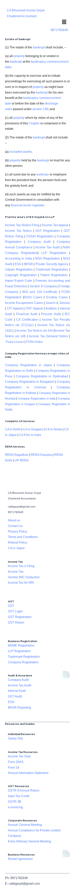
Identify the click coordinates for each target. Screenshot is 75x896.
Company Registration (23, 662)
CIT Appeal (15, 308)
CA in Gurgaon (33, 429)
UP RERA (22, 460)
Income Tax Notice (18, 230)
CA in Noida (53, 429)
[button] (64, 22)
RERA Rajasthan (16, 454)
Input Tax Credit (18, 796)
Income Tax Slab (19, 756)
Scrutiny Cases (57, 297)
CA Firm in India (30, 435)
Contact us (15, 526)
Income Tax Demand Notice (49, 336)
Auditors (51, 308)
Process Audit (51, 314)
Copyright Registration (21, 275)
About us (14, 520)
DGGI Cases (33, 297)
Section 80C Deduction (24, 577)
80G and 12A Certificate (39, 291)
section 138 (40, 109)
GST (11, 605)
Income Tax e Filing (21, 566)
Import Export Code (18, 280)
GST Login (15, 611)
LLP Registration (53, 253)
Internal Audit (17, 690)
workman (42, 174)
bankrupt (39, 47)
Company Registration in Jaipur (28, 365)
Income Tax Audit (47, 247)
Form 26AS (15, 762)
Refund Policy (17, 542)
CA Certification (27, 319)
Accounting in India (18, 258)
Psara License (15, 341)
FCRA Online (34, 341)
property (19, 56)
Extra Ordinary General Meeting (29, 841)
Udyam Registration (18, 269)
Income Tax (15, 571)
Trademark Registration (52, 269)
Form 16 (13, 767)
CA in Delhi (13, 429)
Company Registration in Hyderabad (42, 376)
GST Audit (15, 696)
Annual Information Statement (28, 773)
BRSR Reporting (19, 707)
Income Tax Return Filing (22, 225)
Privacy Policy (17, 531)
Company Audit (39, 241)
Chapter (34, 123)
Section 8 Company (43, 286)
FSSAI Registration (40, 236)
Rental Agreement (20, 859)
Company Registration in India (36, 398)
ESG (18, 264)
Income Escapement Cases (24, 302)
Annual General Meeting (25, 824)
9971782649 (59, 30)
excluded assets (20, 151)
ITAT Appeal (34, 308)
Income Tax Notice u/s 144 (34, 330)
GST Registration (47, 230)
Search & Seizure (58, 302)
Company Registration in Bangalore (29, 381)
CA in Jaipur (16, 548)
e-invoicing (15, 807)
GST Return (16, 622)
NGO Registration (47, 258)
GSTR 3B (14, 801)
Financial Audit (26, 314)
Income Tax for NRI (21, 582)
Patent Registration (54, 275)
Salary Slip (15, 738)
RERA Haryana (41, 454)
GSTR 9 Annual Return (23, 790)
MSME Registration (21, 645)
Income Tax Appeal (55, 225)
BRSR (28, 264)
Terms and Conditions (23, 537)
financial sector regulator (27, 205)
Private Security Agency (51, 264)
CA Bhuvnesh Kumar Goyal (25, 10)
